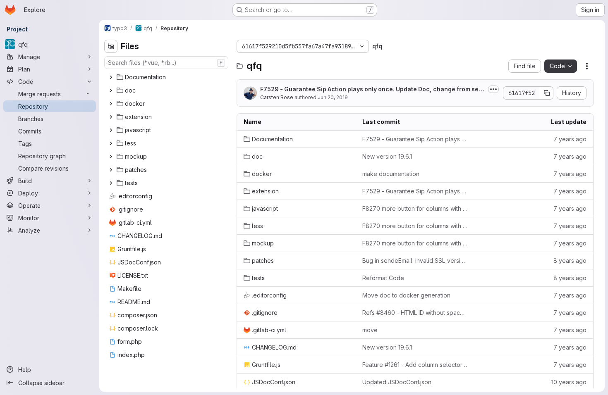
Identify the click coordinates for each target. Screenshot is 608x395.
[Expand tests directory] (111, 183)
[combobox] (166, 62)
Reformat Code (383, 277)
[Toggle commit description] (493, 89)
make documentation (390, 173)
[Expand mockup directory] (111, 157)
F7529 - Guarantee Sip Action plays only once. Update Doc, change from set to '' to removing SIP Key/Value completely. (415, 139)
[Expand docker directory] (111, 104)
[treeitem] (167, 77)
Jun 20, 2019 (333, 97)
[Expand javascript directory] (111, 130)
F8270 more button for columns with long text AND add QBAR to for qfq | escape (415, 208)
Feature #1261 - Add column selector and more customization (415, 364)
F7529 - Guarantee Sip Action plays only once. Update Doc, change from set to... (372, 89)
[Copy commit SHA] (546, 93)
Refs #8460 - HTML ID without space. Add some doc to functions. (415, 312)
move (370, 329)
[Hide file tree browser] (110, 46)
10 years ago (568, 381)
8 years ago (569, 260)
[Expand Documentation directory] (111, 77)
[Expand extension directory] (111, 117)
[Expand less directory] (111, 143)
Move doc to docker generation (406, 295)
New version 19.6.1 (387, 156)
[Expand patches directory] (111, 170)
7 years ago (569, 139)
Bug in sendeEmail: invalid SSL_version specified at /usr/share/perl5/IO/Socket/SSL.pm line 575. (415, 260)
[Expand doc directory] (111, 90)
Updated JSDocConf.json (396, 381)
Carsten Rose (276, 97)
